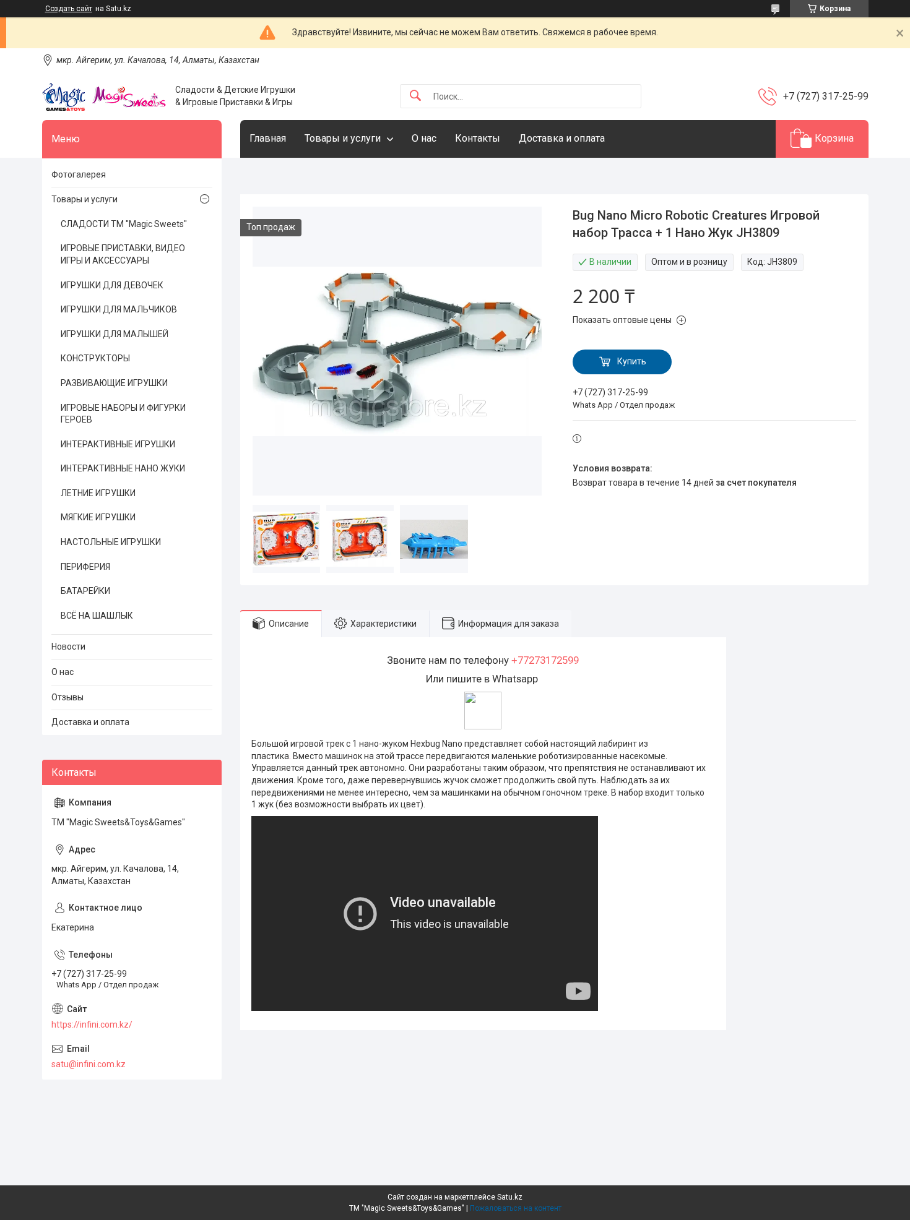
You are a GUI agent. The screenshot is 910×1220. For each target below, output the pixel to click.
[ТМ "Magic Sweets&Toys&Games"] (104, 96)
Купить (631, 361)
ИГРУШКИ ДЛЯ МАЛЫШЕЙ (114, 334)
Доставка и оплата (562, 138)
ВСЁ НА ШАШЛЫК (97, 616)
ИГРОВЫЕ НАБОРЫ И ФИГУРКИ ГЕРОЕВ (123, 414)
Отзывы (67, 697)
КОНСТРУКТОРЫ (95, 358)
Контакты (477, 138)
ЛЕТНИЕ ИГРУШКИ (98, 493)
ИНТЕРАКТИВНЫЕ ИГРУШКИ (118, 444)
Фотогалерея (78, 174)
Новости (68, 646)
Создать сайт (68, 8)
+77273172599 (545, 660)
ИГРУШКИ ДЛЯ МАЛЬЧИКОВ (119, 309)
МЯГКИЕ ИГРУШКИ (98, 517)
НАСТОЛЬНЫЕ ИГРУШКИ (111, 542)
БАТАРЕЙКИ (85, 591)
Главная (267, 138)
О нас (424, 138)
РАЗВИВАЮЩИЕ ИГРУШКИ (114, 383)
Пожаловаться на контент (515, 1208)
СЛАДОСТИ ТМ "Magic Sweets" (124, 224)
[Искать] (415, 96)
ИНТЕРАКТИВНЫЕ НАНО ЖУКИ (123, 468)
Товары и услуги (343, 138)
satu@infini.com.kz (88, 1064)
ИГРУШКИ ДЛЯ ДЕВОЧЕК (112, 285)
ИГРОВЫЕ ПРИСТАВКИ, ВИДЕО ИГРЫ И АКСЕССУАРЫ (123, 254)
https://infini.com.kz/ (91, 1024)
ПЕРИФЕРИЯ (85, 567)
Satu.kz (509, 1197)
